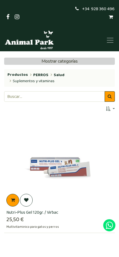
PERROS (40, 75)
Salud (59, 75)
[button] (110, 109)
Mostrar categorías (60, 61)
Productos (17, 74)
